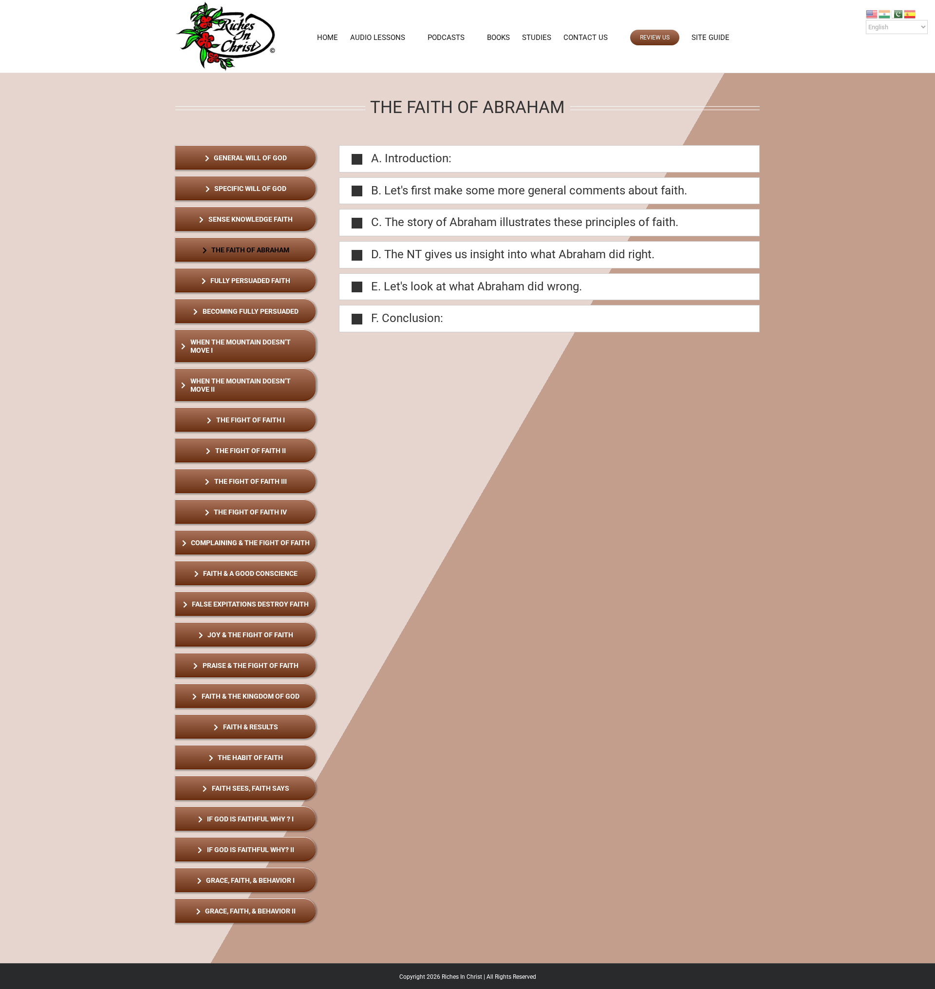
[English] (872, 13)
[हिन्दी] (885, 13)
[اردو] (897, 13)
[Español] (910, 13)
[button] (744, 37)
